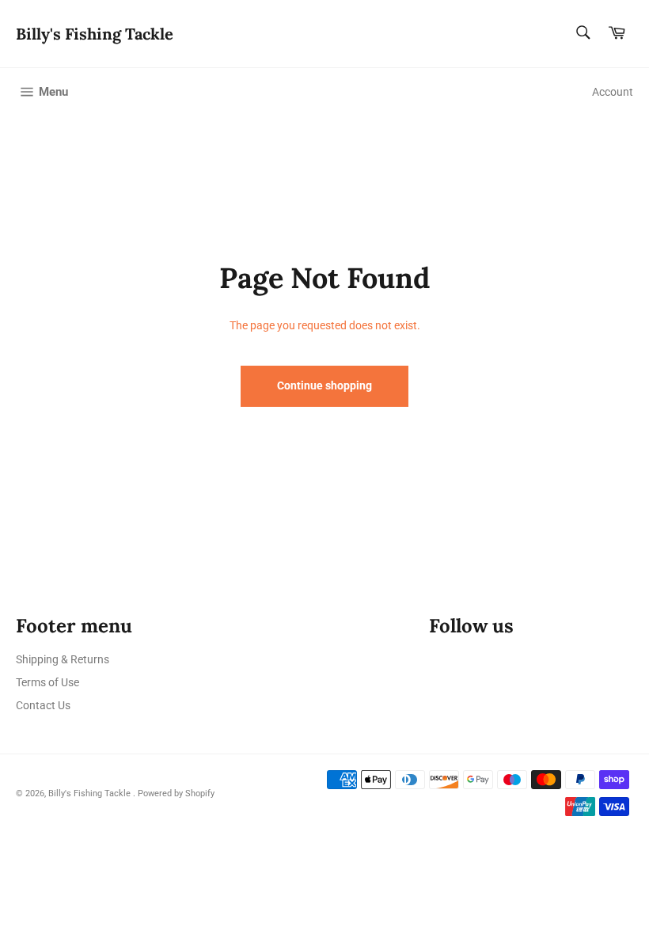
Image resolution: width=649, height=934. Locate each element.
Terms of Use (47, 682)
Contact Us (43, 705)
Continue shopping (324, 385)
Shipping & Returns (62, 659)
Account (612, 91)
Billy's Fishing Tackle (94, 34)
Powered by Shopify (176, 793)
